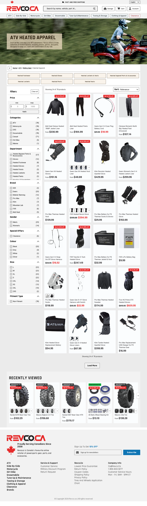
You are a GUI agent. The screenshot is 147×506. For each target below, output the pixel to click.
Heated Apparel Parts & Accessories (123, 76)
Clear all (35, 92)
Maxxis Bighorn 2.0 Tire (45, 415)
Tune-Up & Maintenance (78, 16)
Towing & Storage (100, 16)
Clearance (135, 16)
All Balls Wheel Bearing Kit (98, 415)
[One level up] (10, 68)
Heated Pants (57, 81)
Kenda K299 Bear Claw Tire (20, 415)
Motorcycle (35, 16)
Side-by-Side (21, 16)
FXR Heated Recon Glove (79, 214)
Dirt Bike (47, 16)
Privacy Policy (80, 477)
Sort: (116, 89)
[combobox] (69, 8)
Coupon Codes (81, 472)
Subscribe (131, 452)
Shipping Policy (81, 474)
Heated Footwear (24, 76)
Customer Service (49, 466)
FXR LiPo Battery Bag (127, 257)
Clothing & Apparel (118, 16)
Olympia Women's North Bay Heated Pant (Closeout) (128, 128)
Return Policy (80, 469)
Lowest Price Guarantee (85, 466)
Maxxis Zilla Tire (121, 415)
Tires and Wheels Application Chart (88, 482)
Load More (92, 365)
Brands (10, 489)
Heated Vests (90, 81)
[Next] (89, 167)
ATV (10, 16)
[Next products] (138, 395)
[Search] (94, 8)
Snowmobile (60, 16)
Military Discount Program (53, 469)
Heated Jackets (24, 81)
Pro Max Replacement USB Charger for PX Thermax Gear (127, 345)
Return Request (48, 472)
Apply (24, 112)
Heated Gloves (57, 76)
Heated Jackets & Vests (90, 76)
